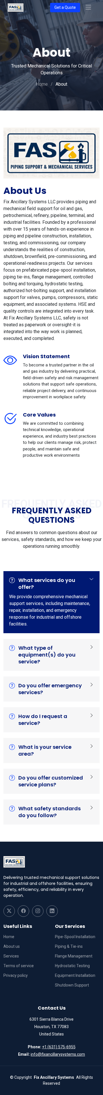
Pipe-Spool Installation (75, 937)
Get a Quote (65, 7)
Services (11, 956)
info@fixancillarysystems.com (58, 1054)
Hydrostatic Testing (72, 966)
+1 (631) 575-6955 (59, 1047)
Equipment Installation (75, 975)
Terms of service (18, 966)
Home (42, 84)
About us (11, 946)
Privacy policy (15, 975)
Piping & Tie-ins (69, 946)
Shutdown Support (72, 985)
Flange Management (73, 956)
